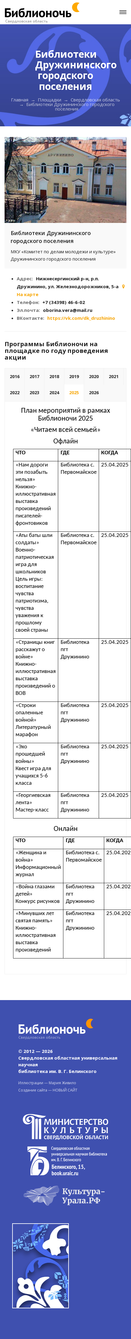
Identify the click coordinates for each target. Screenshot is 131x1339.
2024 (54, 392)
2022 (14, 392)
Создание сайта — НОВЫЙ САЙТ (47, 1090)
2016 (14, 376)
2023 (34, 392)
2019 (74, 376)
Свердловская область (95, 100)
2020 (94, 376)
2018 (54, 376)
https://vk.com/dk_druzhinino (81, 318)
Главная (19, 100)
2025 (74, 392)
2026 (94, 392)
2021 (114, 376)
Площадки (49, 100)
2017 (34, 376)
